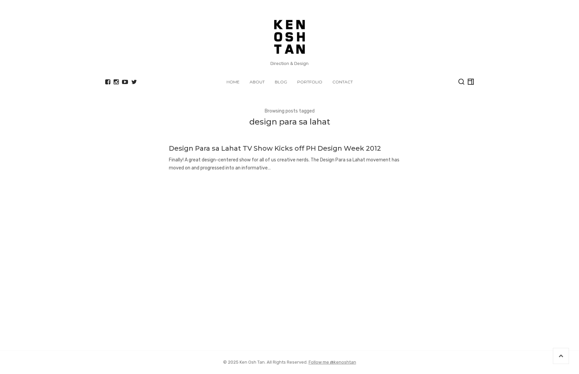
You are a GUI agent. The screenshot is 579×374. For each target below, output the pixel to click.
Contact (342, 81)
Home (233, 81)
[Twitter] (134, 82)
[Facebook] (107, 82)
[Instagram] (116, 82)
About (257, 81)
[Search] (461, 82)
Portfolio (309, 81)
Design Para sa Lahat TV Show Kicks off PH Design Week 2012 (275, 148)
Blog (281, 81)
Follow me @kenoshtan (332, 362)
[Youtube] (125, 82)
